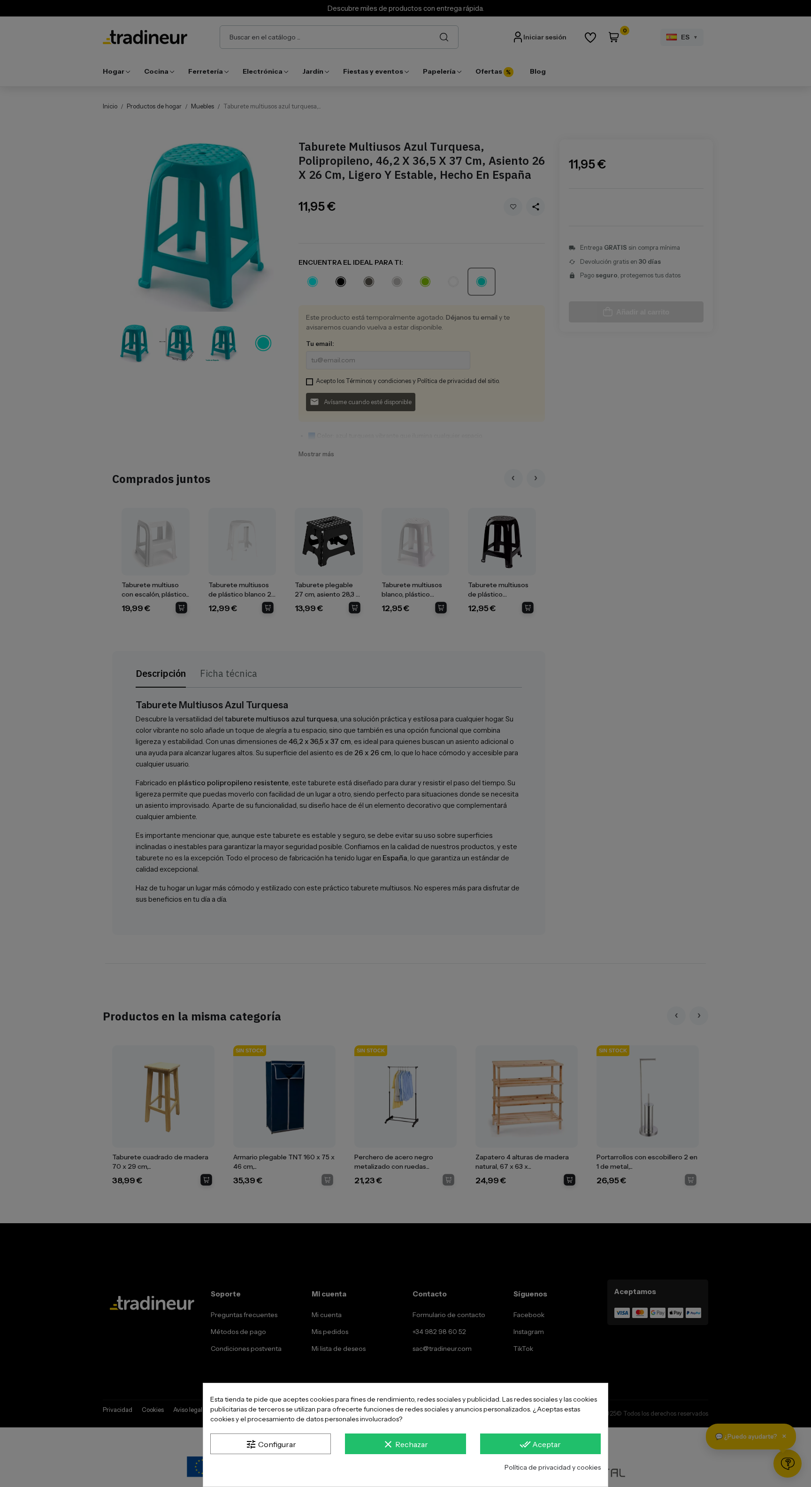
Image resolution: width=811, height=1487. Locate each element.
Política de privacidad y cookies (553, 1467)
